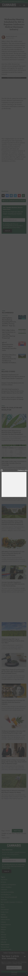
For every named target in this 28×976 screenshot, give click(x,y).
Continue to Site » (23, 470)
